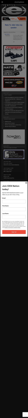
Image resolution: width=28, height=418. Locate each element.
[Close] (26, 183)
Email (4, 198)
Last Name (5, 213)
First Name (5, 205)
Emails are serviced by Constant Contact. (12, 227)
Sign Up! (14, 232)
